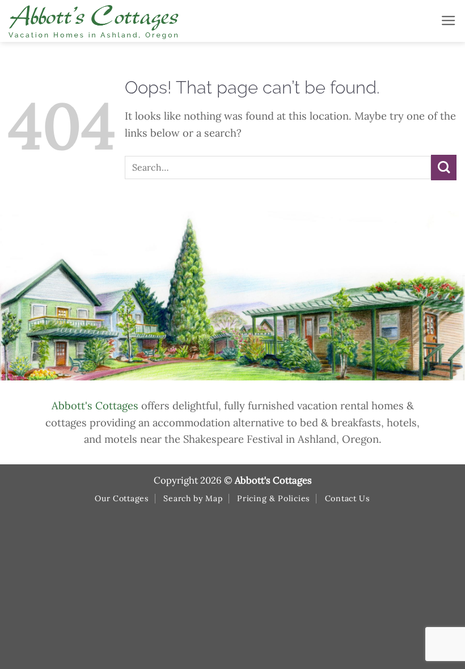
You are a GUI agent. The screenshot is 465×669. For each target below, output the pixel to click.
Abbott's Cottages (95, 405)
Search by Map (192, 498)
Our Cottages (122, 498)
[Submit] (443, 167)
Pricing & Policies (273, 498)
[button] (448, 21)
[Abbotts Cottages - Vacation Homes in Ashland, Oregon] (136, 21)
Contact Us (347, 498)
